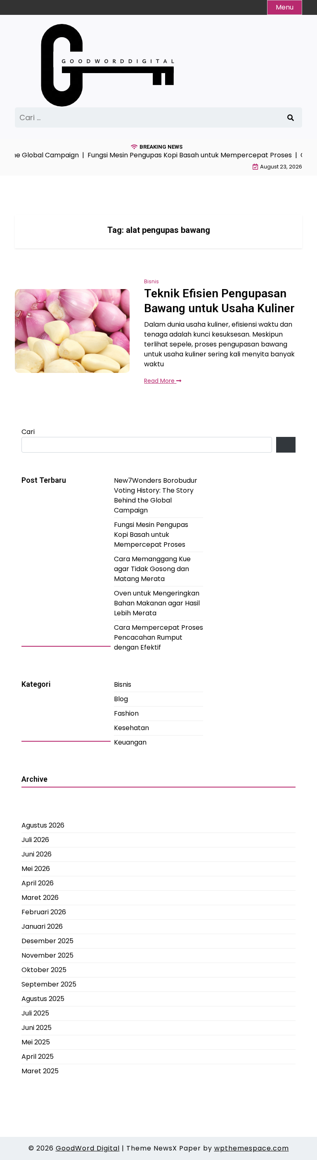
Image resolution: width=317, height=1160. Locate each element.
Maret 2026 (40, 897)
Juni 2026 (36, 854)
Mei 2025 (35, 1042)
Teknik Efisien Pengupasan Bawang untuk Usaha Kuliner (219, 301)
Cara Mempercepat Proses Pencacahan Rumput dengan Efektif (158, 637)
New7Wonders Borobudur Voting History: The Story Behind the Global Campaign (155, 495)
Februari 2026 (43, 912)
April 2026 (37, 883)
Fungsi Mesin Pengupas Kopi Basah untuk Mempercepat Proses (151, 534)
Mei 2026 (35, 868)
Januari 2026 (42, 926)
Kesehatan (131, 728)
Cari (28, 431)
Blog (121, 699)
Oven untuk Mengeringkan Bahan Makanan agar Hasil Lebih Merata (157, 603)
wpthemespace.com (251, 1148)
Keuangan (130, 742)
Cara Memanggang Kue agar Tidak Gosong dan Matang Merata (152, 569)
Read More (160, 381)
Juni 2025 (36, 1027)
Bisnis (151, 281)
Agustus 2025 (42, 998)
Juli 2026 (35, 839)
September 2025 (48, 984)
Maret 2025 (40, 1071)
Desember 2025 (47, 941)
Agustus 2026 (42, 825)
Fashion (126, 713)
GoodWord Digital (88, 1148)
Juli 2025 (35, 1013)
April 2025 (37, 1056)
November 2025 (47, 955)
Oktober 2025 (43, 970)
